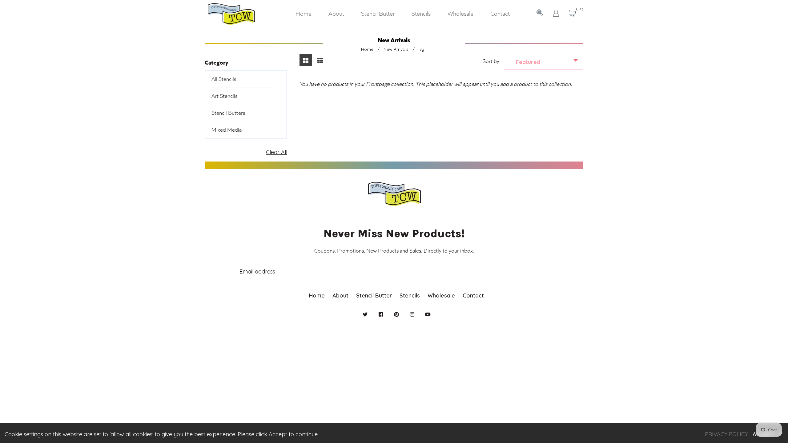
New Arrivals (396, 49)
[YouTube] (427, 314)
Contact (473, 295)
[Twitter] (365, 314)
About (340, 295)
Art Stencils (224, 95)
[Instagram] (412, 314)
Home (367, 49)
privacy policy (726, 434)
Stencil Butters (228, 112)
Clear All (276, 152)
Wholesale (441, 295)
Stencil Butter (374, 295)
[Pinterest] (396, 314)
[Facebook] (380, 314)
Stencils (410, 295)
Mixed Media (226, 129)
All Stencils (223, 78)
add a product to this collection (535, 83)
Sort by (491, 61)
